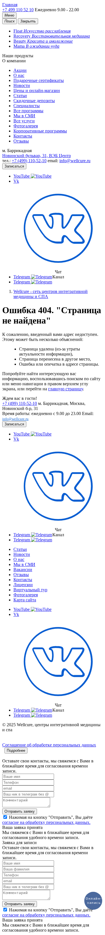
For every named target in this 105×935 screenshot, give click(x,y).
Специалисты (26, 105)
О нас (18, 75)
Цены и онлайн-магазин (36, 90)
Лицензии (23, 584)
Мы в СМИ (24, 115)
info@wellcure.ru (74, 160)
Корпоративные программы (40, 131)
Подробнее (16, 750)
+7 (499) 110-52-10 (29, 160)
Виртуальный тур (30, 589)
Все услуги (24, 120)
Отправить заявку (19, 811)
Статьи (20, 95)
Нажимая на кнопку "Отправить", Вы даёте (47, 820)
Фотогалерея (25, 125)
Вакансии (22, 569)
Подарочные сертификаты (38, 80)
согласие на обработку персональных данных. (46, 822)
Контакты (22, 136)
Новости (21, 85)
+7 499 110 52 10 (18, 9)
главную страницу (65, 388)
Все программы (28, 110)
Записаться (14, 166)
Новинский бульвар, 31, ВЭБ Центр (36, 155)
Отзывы (21, 141)
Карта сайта (24, 599)
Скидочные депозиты (34, 100)
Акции (20, 70)
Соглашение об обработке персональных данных (49, 744)
